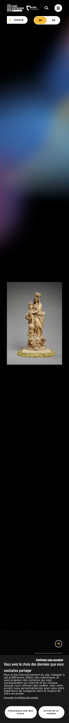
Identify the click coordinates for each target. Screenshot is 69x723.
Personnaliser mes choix (20, 712)
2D (40, 20)
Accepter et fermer (51, 712)
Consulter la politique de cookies (21, 697)
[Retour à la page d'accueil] (15, 8)
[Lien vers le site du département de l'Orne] (32, 8)
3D (53, 20)
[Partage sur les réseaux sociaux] (58, 643)
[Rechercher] (46, 8)
